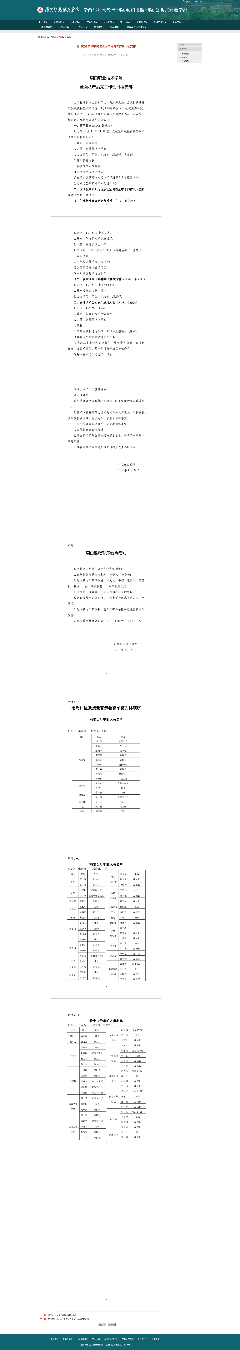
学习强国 (96, 1338)
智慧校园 (185, 54)
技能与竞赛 (46, 27)
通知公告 (61, 36)
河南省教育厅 (82, 1338)
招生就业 (81, 27)
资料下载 (64, 27)
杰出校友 (97, 27)
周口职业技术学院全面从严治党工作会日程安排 (68, 1319)
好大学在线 (143, 1338)
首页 (43, 22)
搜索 (188, 1)
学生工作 (176, 22)
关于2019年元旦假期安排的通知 (62, 1315)
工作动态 (91, 22)
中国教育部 (67, 1338)
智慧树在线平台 (111, 1338)
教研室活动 (159, 22)
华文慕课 (155, 1338)
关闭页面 (111, 1325)
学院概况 (57, 22)
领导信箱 (114, 27)
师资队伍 (141, 22)
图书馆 (184, 57)
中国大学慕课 (128, 1338)
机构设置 (107, 22)
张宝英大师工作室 (136, 27)
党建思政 (74, 22)
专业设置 (124, 22)
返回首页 (102, 1325)
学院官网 (185, 61)
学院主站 (54, 1338)
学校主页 (198, 1)
